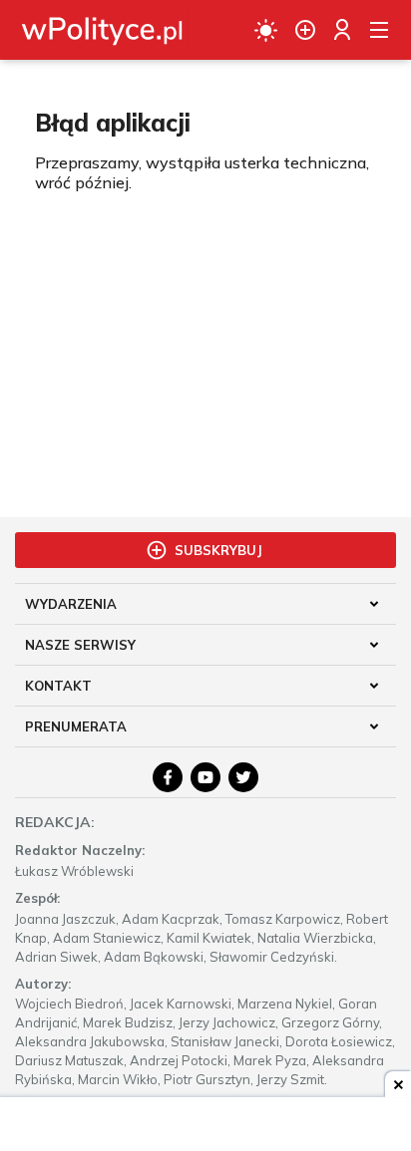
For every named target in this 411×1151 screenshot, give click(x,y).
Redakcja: (55, 822)
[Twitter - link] (243, 777)
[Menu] (379, 30)
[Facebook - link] (168, 777)
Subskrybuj (218, 550)
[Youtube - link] (205, 777)
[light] (265, 30)
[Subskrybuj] (305, 30)
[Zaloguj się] (342, 30)
